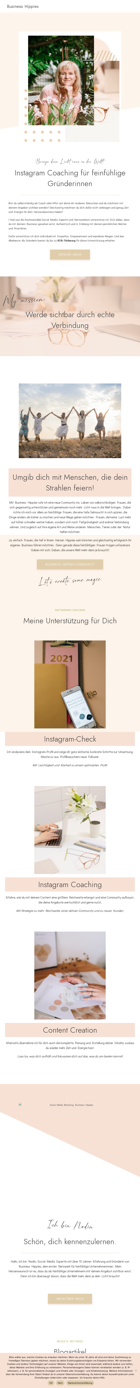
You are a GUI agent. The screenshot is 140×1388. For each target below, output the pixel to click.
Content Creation (70, 1030)
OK (51, 1383)
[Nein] (135, 1370)
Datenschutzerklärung (80, 1383)
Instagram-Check (70, 738)
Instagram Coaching (70, 884)
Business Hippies (23, 6)
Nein (60, 1383)
